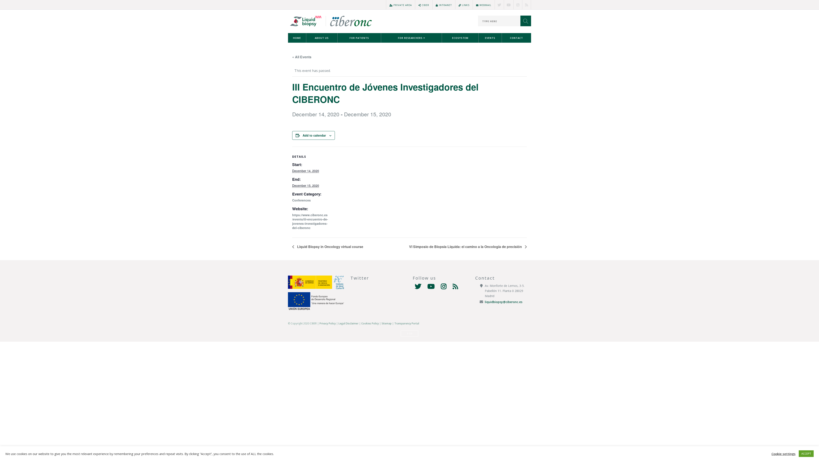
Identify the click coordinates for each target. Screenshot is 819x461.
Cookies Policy (370, 323)
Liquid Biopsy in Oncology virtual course (329, 246)
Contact (516, 37)
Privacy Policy (327, 323)
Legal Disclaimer (348, 323)
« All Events (301, 56)
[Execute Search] (525, 21)
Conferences (301, 200)
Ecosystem (460, 37)
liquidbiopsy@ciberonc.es (503, 302)
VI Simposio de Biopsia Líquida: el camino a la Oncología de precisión (466, 246)
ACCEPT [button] (806, 453)
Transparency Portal (406, 323)
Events (490, 37)
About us (322, 37)
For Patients (359, 37)
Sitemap (387, 323)
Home (297, 37)
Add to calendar (314, 135)
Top (409, 333)
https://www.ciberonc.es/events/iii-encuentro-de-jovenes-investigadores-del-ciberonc (310, 221)
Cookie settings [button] (783, 454)
